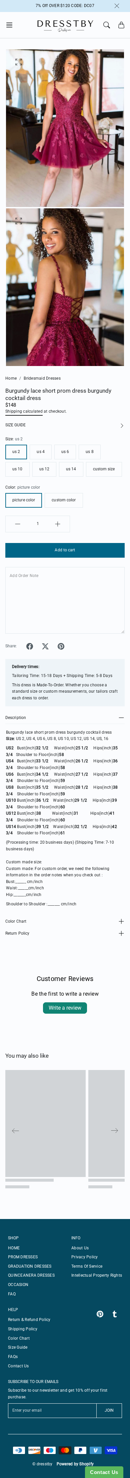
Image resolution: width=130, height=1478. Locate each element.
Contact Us (18, 1366)
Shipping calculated (24, 411)
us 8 (89, 451)
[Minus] (18, 524)
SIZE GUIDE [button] (15, 425)
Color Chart (15, 921)
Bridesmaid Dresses (42, 378)
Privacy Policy (84, 1257)
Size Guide (18, 1347)
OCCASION (18, 1284)
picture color (23, 500)
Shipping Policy (22, 1329)
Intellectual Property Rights (96, 1275)
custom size (104, 469)
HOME (14, 1248)
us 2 (16, 451)
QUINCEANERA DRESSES (31, 1275)
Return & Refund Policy (29, 1319)
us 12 (44, 469)
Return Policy (17, 933)
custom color (64, 500)
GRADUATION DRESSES (30, 1266)
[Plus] (58, 524)
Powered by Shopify (75, 1464)
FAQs (13, 1356)
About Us (80, 1248)
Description (15, 717)
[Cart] (121, 25)
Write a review (65, 1008)
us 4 (40, 451)
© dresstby (42, 1464)
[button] (11, 25)
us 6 (65, 451)
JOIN (109, 1410)
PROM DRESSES (23, 1257)
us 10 (17, 469)
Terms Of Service (86, 1266)
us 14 (71, 469)
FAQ (12, 1294)
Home (11, 378)
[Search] (106, 25)
